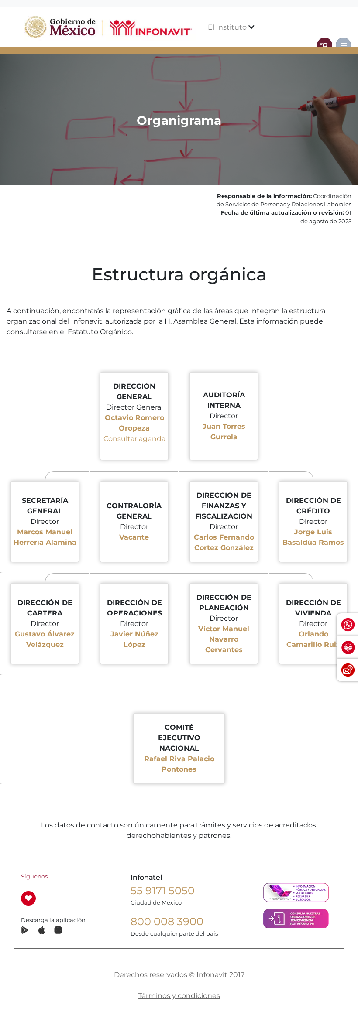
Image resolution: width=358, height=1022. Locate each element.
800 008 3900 (167, 921)
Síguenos (34, 876)
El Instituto (228, 27)
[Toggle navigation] (324, 45)
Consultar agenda (134, 438)
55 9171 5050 (163, 890)
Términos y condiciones (179, 995)
